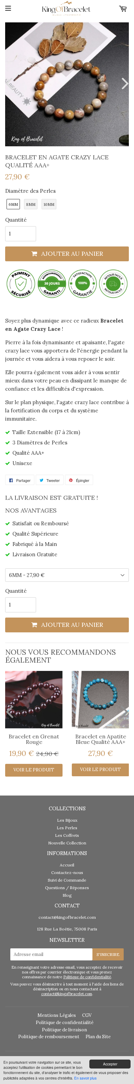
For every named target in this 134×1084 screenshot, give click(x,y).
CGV (86, 1015)
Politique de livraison (64, 1030)
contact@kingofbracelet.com (67, 917)
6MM (13, 204)
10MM (49, 204)
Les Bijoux (67, 820)
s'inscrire (108, 954)
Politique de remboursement (48, 1037)
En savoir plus (85, 1078)
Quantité (16, 220)
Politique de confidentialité (87, 977)
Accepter (110, 1063)
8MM (30, 204)
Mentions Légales (56, 1015)
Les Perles (67, 827)
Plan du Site (98, 1037)
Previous (10, 83)
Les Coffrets (67, 835)
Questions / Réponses (67, 887)
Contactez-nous (67, 872)
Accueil (67, 864)
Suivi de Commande (67, 880)
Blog (67, 895)
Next (124, 83)
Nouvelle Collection (67, 842)
